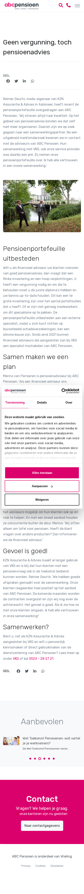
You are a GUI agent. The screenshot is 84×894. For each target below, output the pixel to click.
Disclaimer (57, 865)
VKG (16, 659)
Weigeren (42, 499)
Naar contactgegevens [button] (42, 826)
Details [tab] (42, 402)
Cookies (40, 865)
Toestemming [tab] (15, 402)
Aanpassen (40, 486)
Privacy (26, 865)
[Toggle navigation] (77, 5)
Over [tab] (68, 402)
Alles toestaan (42, 472)
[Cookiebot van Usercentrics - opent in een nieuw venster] (61, 391)
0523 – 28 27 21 (41, 659)
